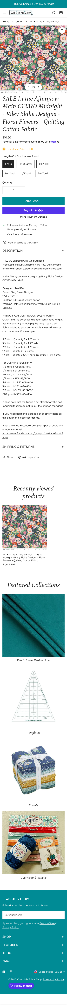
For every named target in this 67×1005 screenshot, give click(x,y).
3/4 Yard (43, 173)
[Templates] (33, 698)
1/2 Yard (26, 173)
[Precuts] (33, 770)
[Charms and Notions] (33, 842)
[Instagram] (10, 971)
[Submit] (60, 915)
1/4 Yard (9, 173)
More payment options (33, 216)
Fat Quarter (25, 163)
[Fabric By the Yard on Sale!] (33, 625)
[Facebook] (3, 971)
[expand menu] (4, 13)
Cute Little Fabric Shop (29, 979)
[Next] (38, 87)
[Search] (53, 12)
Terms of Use (47, 923)
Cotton (19, 21)
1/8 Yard (43, 163)
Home (5, 21)
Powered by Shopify (54, 979)
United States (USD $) (50, 971)
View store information (20, 234)
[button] (61, 12)
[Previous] (28, 87)
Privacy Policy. (10, 927)
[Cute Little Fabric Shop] (21, 13)
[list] (33, 59)
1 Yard (8, 163)
